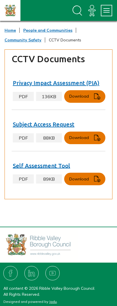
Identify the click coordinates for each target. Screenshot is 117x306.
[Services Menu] (106, 10)
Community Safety (23, 40)
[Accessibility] (92, 10)
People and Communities (47, 30)
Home (10, 30)
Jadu (53, 301)
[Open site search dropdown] (77, 10)
